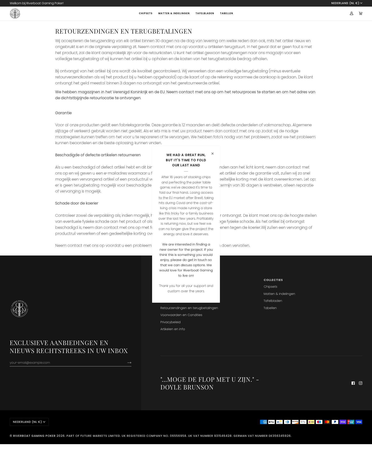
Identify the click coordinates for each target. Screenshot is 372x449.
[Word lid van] (126, 362)
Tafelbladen (273, 301)
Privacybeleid (170, 322)
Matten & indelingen (279, 294)
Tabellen (270, 308)
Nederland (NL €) (345, 3)
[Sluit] (214, 152)
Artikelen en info (172, 329)
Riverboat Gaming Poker (34, 436)
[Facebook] (353, 383)
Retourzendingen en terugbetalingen (189, 308)
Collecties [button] (273, 280)
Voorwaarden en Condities (181, 315)
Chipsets (270, 286)
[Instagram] (360, 383)
